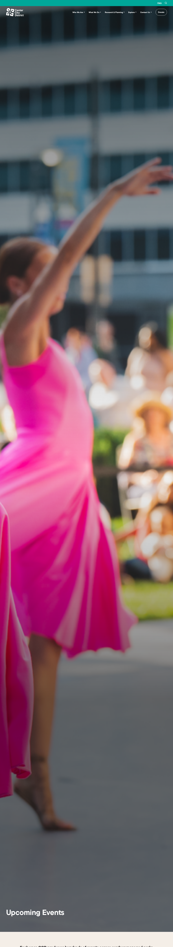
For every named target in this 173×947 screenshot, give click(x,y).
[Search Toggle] (166, 3)
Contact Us (145, 12)
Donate (161, 12)
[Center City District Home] (15, 12)
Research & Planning (114, 12)
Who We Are (77, 12)
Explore (131, 12)
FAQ (159, 3)
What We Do (94, 12)
